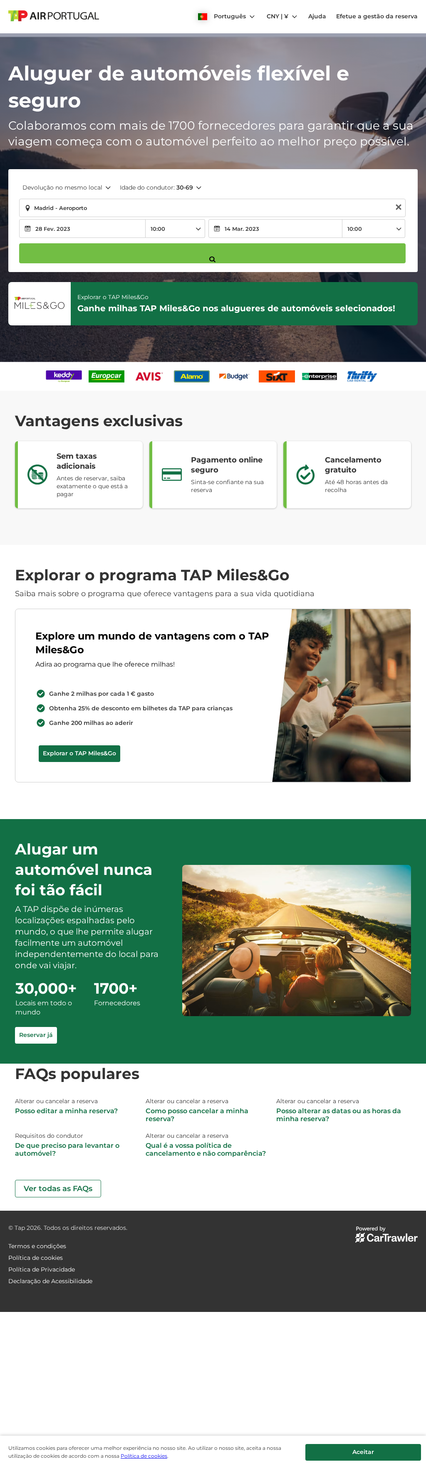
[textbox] (212, 208)
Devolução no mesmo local (62, 187)
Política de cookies (144, 1456)
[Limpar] (398, 208)
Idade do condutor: (156, 187)
